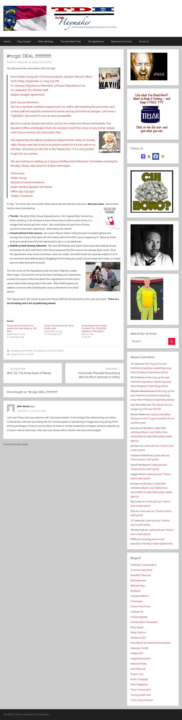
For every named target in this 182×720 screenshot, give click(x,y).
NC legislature (96, 41)
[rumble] (162, 156)
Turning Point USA (141, 695)
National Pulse (139, 663)
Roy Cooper (24, 41)
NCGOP (52, 350)
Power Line (137, 674)
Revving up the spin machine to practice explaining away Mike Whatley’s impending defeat (151, 368)
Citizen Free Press (140, 606)
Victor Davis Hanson (142, 700)
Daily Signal (137, 627)
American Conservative (143, 564)
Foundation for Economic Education (150, 642)
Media (30, 350)
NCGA (22, 354)
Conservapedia (139, 616)
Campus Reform (140, 596)
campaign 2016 (18, 350)
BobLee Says (138, 585)
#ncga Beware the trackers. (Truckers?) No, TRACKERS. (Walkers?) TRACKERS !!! (94, 328)
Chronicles (136, 601)
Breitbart (135, 590)
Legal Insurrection (141, 658)
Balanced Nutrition (121, 41)
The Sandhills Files (70, 41)
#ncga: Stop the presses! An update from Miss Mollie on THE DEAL (22, 328)
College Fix (137, 611)
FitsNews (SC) (138, 637)
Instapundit (137, 653)
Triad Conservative (141, 689)
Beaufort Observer (141, 575)
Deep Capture (138, 632)
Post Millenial (138, 668)
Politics (60, 350)
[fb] (155, 156)
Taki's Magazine (139, 684)
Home (7, 41)
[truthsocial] (143, 156)
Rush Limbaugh (139, 679)
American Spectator (142, 570)
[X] (148, 156)
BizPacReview (138, 580)
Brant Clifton (46, 62)
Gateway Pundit (139, 648)
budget (14, 354)
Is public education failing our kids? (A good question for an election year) (152, 418)
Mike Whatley (45, 41)
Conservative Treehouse (144, 622)
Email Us (144, 41)
